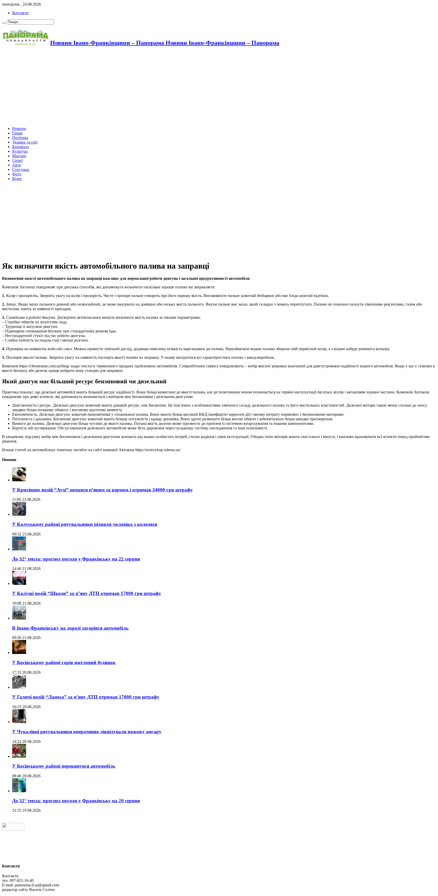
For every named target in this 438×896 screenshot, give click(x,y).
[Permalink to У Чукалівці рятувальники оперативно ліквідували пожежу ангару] (19, 722)
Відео (17, 178)
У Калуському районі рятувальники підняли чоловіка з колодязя (84, 524)
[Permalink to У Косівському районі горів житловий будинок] (19, 652)
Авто (16, 165)
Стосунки (20, 169)
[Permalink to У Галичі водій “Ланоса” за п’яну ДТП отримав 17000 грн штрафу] (19, 687)
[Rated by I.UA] (13, 829)
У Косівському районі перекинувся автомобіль (63, 766)
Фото (16, 174)
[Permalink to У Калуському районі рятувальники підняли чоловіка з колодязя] (19, 514)
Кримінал (20, 147)
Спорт (17, 160)
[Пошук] (4, 23)
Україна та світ (25, 142)
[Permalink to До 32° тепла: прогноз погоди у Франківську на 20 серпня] (19, 791)
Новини (19, 128)
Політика (20, 137)
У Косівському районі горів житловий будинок (64, 662)
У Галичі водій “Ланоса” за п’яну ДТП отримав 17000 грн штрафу (85, 697)
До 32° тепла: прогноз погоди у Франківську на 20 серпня (76, 800)
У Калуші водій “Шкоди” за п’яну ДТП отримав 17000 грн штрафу (86, 593)
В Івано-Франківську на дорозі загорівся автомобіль (70, 628)
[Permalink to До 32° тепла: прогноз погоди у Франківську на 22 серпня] (19, 549)
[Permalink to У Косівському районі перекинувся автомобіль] (19, 756)
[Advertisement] (154, 86)
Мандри (19, 156)
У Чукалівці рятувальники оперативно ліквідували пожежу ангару (86, 731)
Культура (20, 151)
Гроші (17, 133)
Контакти (20, 13)
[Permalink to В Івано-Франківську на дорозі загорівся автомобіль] (19, 618)
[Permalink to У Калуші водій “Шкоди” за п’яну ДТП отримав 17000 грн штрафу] (19, 583)
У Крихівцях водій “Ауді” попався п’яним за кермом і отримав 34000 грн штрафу (102, 489)
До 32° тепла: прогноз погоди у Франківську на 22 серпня (76, 559)
